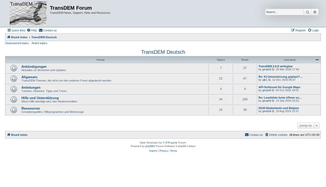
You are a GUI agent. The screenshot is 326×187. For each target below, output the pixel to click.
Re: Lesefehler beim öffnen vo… (280, 97)
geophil (266, 69)
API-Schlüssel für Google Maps (279, 87)
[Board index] (28, 13)
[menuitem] (32, 30)
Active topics (39, 43)
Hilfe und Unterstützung (40, 98)
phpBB (149, 146)
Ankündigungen (34, 67)
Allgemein (29, 77)
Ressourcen (30, 108)
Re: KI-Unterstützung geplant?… (281, 76)
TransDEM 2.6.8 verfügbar (276, 66)
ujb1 (264, 79)
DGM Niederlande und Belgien (279, 108)
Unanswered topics (17, 43)
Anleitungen (30, 87)
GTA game (171, 142)
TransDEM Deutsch (163, 52)
